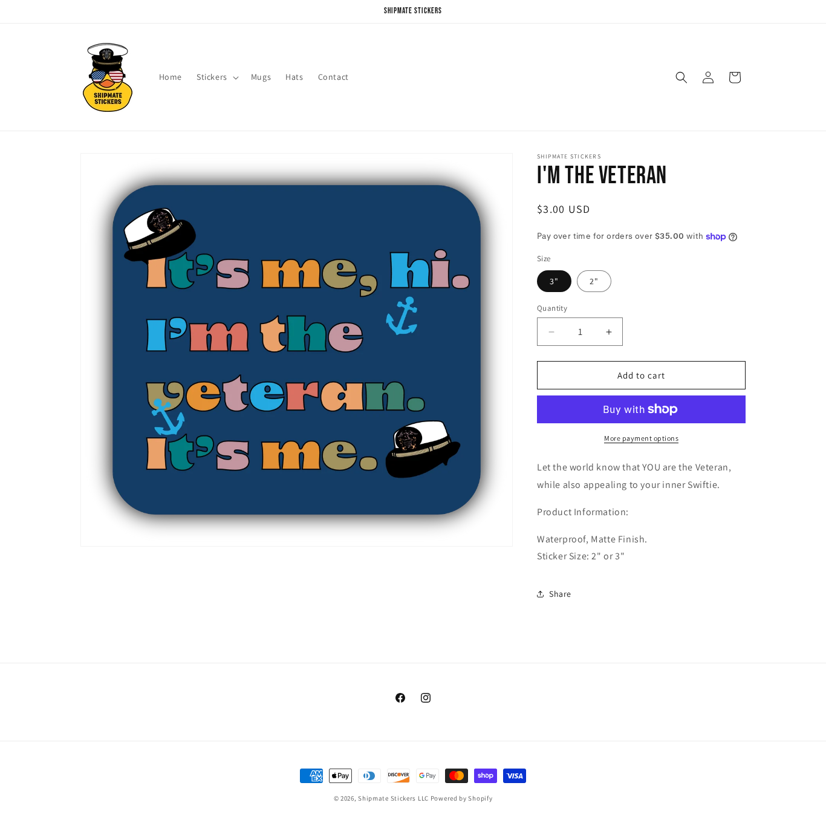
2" (594, 281)
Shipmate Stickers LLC (393, 798)
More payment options (641, 438)
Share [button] (560, 593)
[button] (216, 76)
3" (554, 281)
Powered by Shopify (462, 798)
